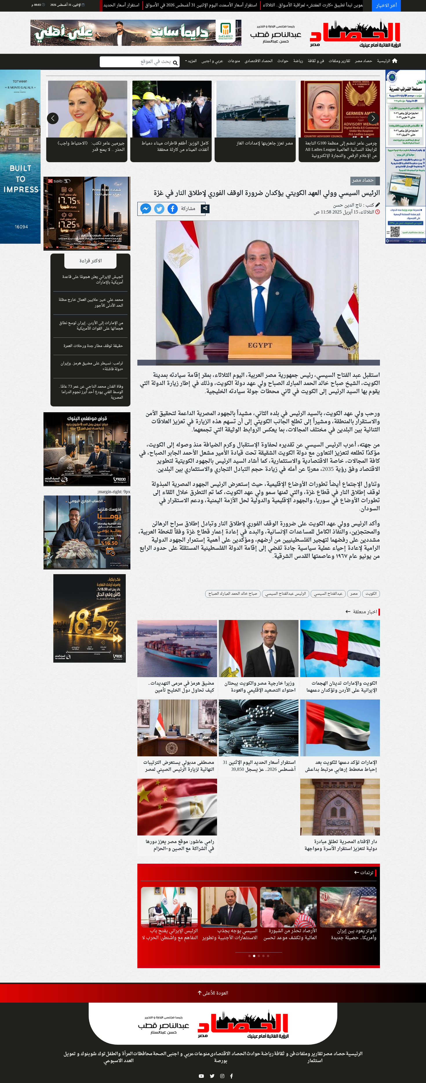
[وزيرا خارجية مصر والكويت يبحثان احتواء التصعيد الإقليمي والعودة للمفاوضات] (258, 649)
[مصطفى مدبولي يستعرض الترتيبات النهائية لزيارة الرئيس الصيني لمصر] (177, 728)
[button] (373, 118)
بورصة (220, 1061)
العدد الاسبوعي (118, 1061)
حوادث (283, 61)
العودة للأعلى (214, 993)
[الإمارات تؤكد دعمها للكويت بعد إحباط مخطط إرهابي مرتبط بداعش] (340, 728)
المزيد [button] (192, 61)
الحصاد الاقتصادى (259, 61)
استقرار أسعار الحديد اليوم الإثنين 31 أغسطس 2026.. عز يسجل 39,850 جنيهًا (118, 5)
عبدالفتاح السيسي (328, 593)
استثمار (315, 1061)
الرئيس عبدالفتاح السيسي (285, 593)
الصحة (159, 1054)
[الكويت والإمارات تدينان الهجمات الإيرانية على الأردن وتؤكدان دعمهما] (340, 649)
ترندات (366, 873)
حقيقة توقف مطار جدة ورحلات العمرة (93, 346)
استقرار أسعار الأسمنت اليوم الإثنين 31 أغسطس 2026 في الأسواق (245, 5)
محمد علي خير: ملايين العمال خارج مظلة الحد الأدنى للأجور (91, 302)
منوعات (234, 61)
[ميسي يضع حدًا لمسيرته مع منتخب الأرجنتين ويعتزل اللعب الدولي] (348, 907)
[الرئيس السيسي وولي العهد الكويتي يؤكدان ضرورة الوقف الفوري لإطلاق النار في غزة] (145, 209)
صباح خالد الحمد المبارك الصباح (232, 593)
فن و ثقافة (316, 61)
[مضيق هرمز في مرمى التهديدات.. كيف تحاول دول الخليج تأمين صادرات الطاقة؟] (177, 649)
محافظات (142, 1054)
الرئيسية (383, 61)
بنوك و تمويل (76, 1054)
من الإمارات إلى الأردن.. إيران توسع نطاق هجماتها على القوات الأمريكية (91, 326)
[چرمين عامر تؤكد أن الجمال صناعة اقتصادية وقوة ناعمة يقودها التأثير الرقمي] (171, 109)
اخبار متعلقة (364, 612)
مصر (354, 593)
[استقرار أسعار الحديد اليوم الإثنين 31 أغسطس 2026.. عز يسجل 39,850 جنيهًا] (258, 728)
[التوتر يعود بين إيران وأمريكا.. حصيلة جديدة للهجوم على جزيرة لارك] (169, 907)
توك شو (97, 1054)
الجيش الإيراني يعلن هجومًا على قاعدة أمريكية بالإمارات (92, 280)
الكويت (371, 593)
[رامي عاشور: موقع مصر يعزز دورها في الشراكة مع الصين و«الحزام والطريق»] (177, 807)
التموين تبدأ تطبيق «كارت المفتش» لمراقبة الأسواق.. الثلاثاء (359, 5)
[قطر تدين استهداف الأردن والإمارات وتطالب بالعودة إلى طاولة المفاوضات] (288, 907)
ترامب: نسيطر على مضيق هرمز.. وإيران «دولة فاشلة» (92, 366)
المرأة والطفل (119, 1054)
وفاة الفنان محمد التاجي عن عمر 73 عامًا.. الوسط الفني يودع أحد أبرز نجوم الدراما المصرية (91, 392)
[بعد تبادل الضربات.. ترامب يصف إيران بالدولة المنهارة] (229, 907)
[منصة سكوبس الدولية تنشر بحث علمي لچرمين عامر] (255, 109)
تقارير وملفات (339, 61)
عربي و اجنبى (212, 61)
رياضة (298, 61)
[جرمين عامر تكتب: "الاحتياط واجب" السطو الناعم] (339, 109)
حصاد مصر (363, 61)
